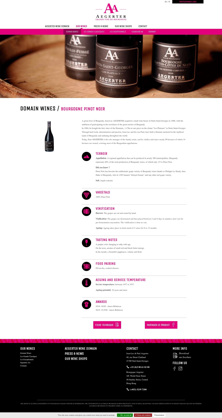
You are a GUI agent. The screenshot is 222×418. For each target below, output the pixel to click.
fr (169, 2)
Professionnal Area (187, 1)
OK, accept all (126, 415)
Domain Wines (72, 31)
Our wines (81, 26)
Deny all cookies (144, 415)
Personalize (159, 415)
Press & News (101, 26)
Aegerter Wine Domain (57, 26)
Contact (142, 26)
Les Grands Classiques (94, 31)
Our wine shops (123, 26)
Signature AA (137, 31)
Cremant (152, 31)
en (166, 2)
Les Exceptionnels (118, 31)
